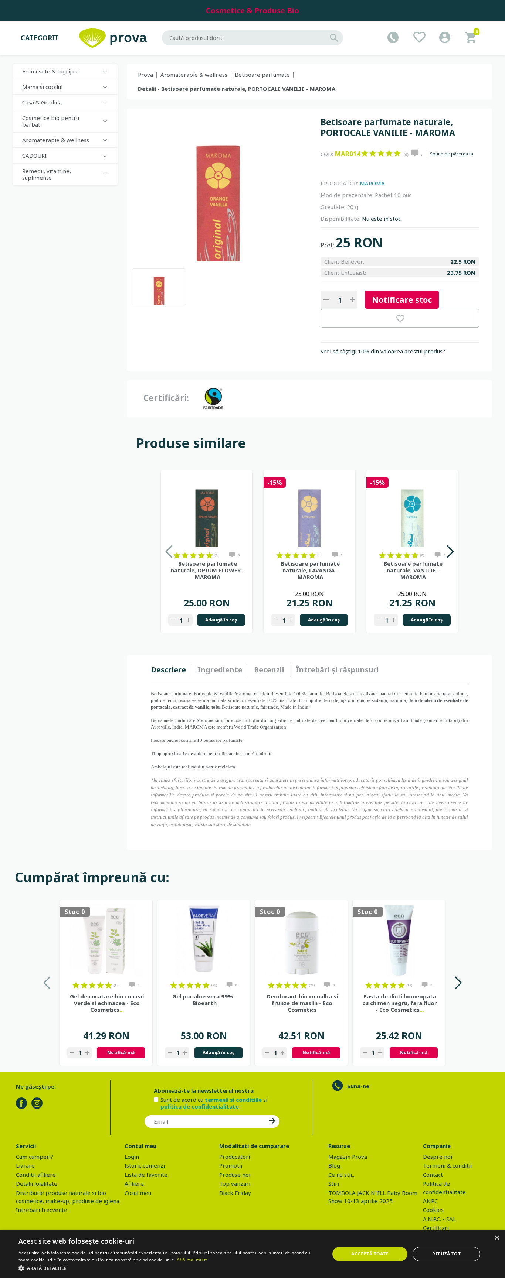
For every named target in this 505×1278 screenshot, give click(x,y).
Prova (145, 74)
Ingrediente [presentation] (220, 670)
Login (132, 1156)
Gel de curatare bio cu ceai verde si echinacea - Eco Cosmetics (107, 1003)
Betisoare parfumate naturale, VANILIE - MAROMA (413, 570)
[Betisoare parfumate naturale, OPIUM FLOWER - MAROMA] (207, 510)
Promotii (230, 1165)
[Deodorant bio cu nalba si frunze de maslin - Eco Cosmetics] (301, 940)
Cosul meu (138, 1192)
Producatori (234, 1156)
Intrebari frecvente (41, 1209)
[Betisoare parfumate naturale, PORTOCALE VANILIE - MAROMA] (159, 286)
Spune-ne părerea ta (451, 154)
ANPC (430, 1201)
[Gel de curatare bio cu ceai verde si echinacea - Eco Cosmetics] (106, 940)
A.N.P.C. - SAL (439, 1219)
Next (449, 551)
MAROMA (372, 183)
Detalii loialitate (36, 1183)
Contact (433, 1174)
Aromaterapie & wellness (193, 74)
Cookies (433, 1209)
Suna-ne (358, 1086)
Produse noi (234, 1174)
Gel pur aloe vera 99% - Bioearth (204, 999)
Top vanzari (234, 1183)
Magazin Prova (347, 1156)
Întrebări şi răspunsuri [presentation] (337, 670)
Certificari (436, 1227)
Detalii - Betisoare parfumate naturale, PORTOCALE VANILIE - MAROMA (236, 88)
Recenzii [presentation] (269, 670)
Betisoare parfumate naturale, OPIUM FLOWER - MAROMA (207, 570)
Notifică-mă (121, 1052)
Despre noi (437, 1156)
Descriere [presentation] (168, 670)
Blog (334, 1165)
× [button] (496, 1238)
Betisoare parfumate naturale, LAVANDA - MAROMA (310, 570)
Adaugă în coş (221, 620)
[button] (169, 1268)
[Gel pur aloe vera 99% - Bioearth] (203, 940)
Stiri (333, 1183)
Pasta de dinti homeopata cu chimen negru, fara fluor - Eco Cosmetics (399, 1003)
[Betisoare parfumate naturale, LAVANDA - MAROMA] (309, 510)
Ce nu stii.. (341, 1174)
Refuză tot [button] (446, 1254)
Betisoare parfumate (262, 74)
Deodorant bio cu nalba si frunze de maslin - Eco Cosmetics (302, 1003)
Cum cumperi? (34, 1156)
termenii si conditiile (233, 1099)
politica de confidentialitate (199, 1106)
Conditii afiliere (36, 1174)
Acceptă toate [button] (369, 1254)
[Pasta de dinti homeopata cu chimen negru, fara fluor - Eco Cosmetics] (399, 940)
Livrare (25, 1165)
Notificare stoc (402, 299)
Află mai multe (192, 1260)
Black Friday (235, 1192)
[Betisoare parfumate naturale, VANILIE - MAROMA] (412, 510)
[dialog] (252, 1254)
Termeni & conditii (447, 1165)
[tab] (171, 669)
